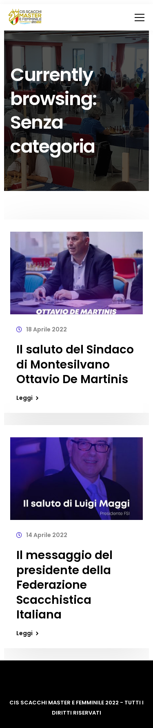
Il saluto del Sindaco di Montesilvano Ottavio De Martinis (75, 364)
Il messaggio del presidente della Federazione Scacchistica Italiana (64, 585)
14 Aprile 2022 (46, 535)
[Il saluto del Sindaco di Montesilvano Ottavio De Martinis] (76, 269)
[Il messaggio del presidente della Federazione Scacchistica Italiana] (76, 475)
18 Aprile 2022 (46, 329)
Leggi (24, 398)
